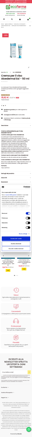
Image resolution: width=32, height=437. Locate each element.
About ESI (4, 177)
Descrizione (4, 125)
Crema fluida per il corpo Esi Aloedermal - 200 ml (24, 262)
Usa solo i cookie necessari (16, 248)
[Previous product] (29, 26)
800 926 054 (10, 14)
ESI (7, 72)
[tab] (16, 125)
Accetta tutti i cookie (16, 238)
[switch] (28, 218)
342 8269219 (21, 14)
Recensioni (4, 182)
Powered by (16, 434)
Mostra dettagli (23, 233)
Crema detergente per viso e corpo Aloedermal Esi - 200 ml (8, 263)
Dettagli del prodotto (7, 173)
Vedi (8, 270)
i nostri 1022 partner (11, 194)
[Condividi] (1, 105)
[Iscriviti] (29, 372)
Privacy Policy (27, 377)
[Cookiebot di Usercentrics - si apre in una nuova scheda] (23, 187)
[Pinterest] (5, 105)
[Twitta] (3, 105)
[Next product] (30, 26)
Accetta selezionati (16, 243)
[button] (3, 256)
